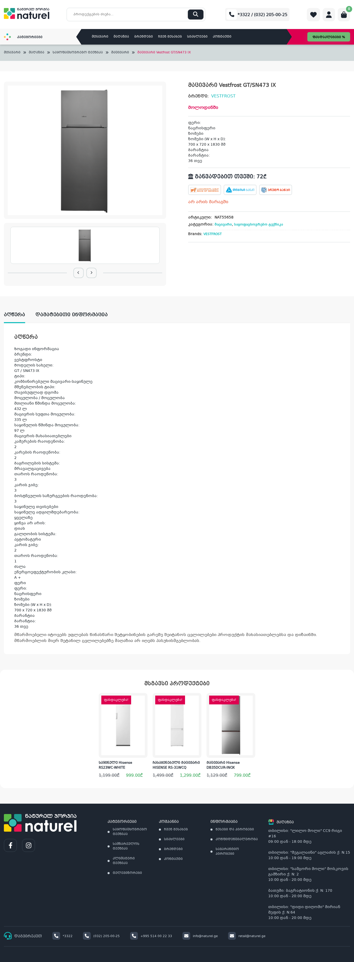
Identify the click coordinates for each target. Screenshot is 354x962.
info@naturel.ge (205, 936)
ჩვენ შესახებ (170, 36)
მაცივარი (120, 52)
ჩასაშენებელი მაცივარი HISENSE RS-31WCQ (176, 765)
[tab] (20, 315)
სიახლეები (197, 36)
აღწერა (14, 315)
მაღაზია (121, 36)
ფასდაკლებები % (329, 37)
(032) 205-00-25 (106, 936)
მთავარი (100, 36)
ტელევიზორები (127, 873)
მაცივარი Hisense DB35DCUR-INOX (223, 765)
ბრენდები (143, 36)
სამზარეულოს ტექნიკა (126, 846)
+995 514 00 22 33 (156, 936)
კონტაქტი (222, 36)
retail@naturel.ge (251, 936)
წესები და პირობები (235, 829)
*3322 (68, 936)
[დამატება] (143, 701)
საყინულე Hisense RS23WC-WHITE (115, 765)
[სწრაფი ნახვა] (143, 749)
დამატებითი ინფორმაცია (72, 315)
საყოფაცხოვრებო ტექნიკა (78, 52)
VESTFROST (223, 96)
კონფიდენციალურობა (237, 839)
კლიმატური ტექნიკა (124, 861)
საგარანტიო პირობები (227, 851)
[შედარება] (143, 733)
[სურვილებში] (143, 717)
